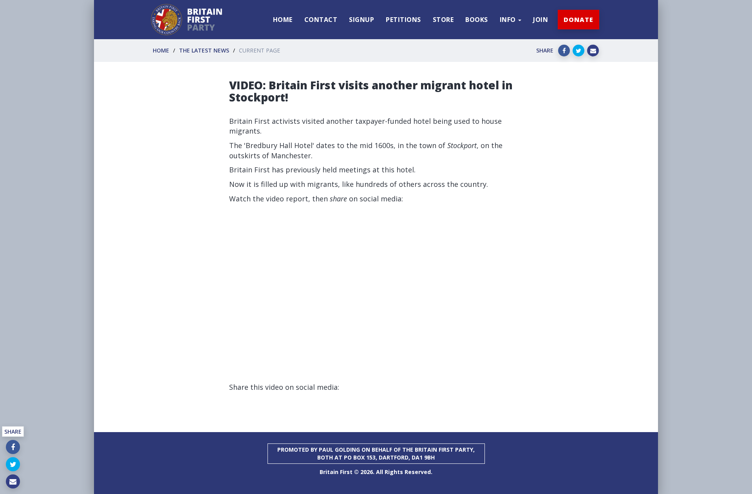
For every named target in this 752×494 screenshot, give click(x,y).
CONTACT (321, 19)
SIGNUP (361, 19)
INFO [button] (509, 19)
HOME (283, 19)
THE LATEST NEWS (204, 50)
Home (161, 50)
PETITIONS (403, 19)
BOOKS (476, 19)
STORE (443, 19)
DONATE (578, 19)
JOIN (540, 19)
